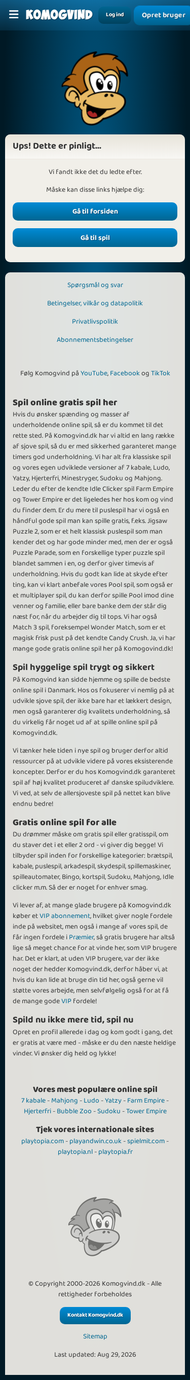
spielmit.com (146, 1141)
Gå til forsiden (95, 211)
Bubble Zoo (74, 1111)
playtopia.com (42, 1141)
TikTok (160, 373)
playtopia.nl (75, 1151)
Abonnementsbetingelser (95, 339)
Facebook (125, 373)
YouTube (94, 373)
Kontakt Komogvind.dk (95, 1315)
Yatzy (113, 1100)
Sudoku (109, 1111)
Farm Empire (146, 1100)
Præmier (81, 937)
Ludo (91, 1100)
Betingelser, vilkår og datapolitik (95, 303)
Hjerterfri (37, 1111)
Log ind (115, 14)
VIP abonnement (65, 916)
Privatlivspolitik (95, 321)
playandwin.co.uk (95, 1141)
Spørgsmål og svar (95, 285)
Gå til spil (95, 237)
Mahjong (64, 1100)
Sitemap (95, 1336)
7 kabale (33, 1100)
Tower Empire (146, 1111)
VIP (66, 1001)
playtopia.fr (115, 1151)
